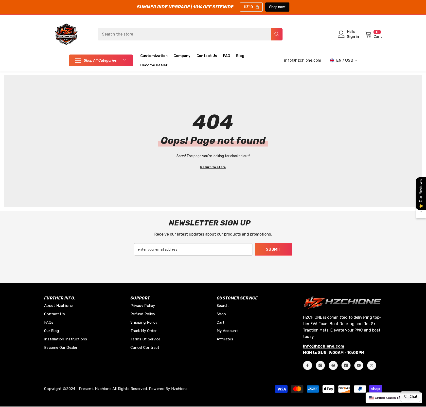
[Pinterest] (333, 365)
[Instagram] (320, 365)
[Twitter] (371, 365)
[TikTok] (346, 365)
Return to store (213, 167)
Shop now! (277, 7)
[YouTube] (358, 365)
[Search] (190, 34)
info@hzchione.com (302, 60)
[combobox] (184, 34)
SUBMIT (273, 249)
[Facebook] (307, 365)
